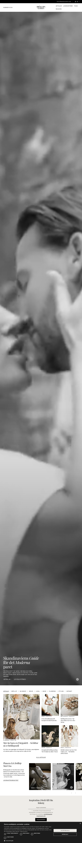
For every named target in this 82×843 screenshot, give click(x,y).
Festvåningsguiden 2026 (64, 1)
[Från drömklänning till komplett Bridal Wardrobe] (50, 709)
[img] (41, 7)
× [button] (80, 823)
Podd (76, 6)
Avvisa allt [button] (65, 834)
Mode (44, 691)
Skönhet (69, 691)
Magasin (59, 9)
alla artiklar (41, 757)
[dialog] (41, 832)
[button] (72, 793)
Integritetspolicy (23, 831)
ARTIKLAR (6, 679)
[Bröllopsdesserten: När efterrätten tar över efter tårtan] (69, 709)
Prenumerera (41, 819)
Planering (52, 691)
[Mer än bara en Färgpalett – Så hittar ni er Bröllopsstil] (21, 724)
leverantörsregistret (10, 780)
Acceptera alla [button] (65, 830)
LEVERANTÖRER (20, 679)
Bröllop (14, 691)
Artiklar (59, 6)
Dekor (31, 691)
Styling (61, 691)
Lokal (38, 691)
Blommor (23, 691)
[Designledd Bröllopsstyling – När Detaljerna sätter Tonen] (50, 740)
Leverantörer (68, 6)
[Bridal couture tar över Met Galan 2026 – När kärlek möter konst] (69, 740)
